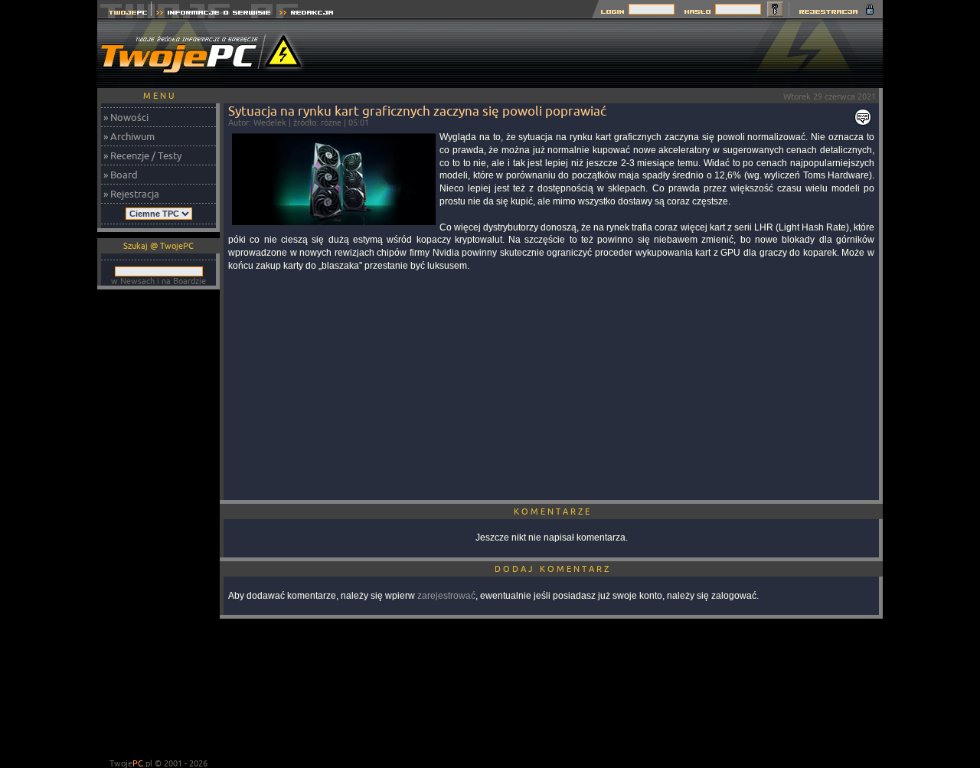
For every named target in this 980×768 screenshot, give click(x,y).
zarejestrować (446, 595)
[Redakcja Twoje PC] (306, 14)
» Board (120, 174)
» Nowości (126, 117)
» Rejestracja (131, 193)
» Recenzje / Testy (142, 155)
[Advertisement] (604, 53)
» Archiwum (129, 136)
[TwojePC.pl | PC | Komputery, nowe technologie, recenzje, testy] (124, 14)
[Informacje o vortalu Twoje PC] (213, 14)
